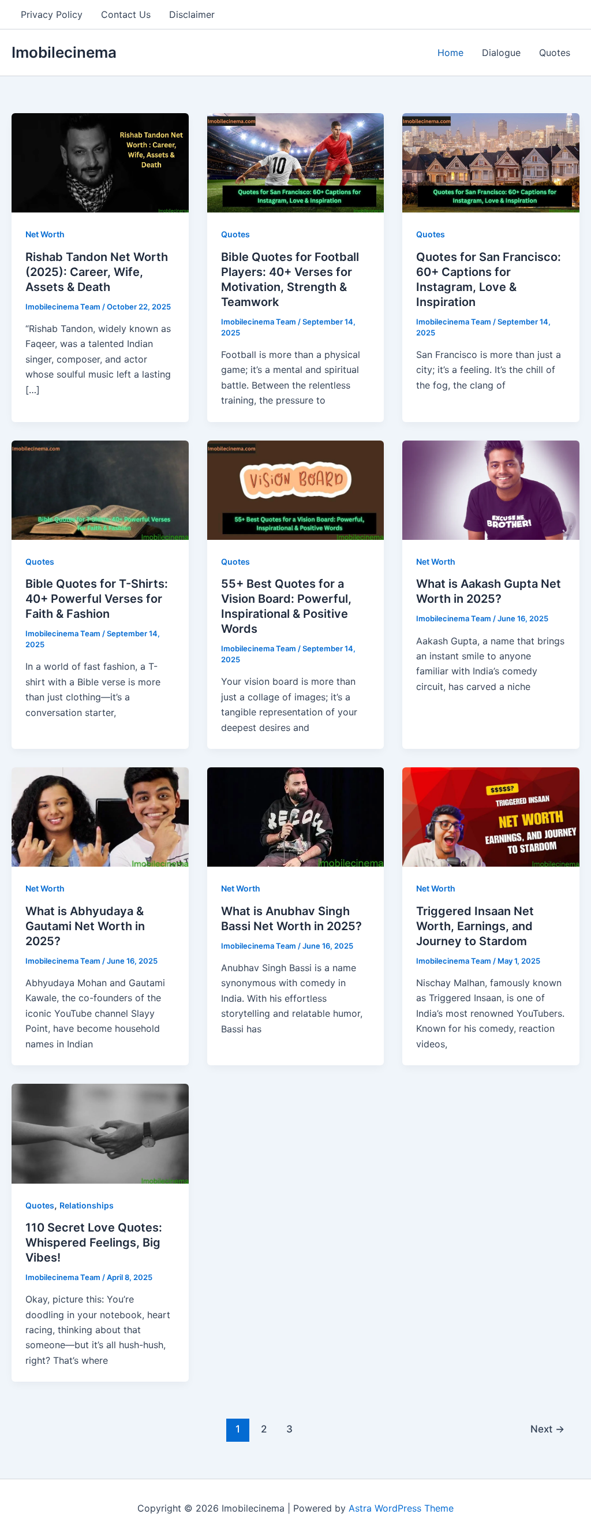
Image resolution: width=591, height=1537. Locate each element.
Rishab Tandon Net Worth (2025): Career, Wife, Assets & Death (96, 272)
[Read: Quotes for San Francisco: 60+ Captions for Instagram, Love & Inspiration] (490, 162)
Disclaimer (192, 14)
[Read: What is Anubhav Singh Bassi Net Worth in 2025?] (295, 816)
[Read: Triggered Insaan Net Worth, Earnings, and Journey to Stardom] (490, 816)
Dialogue (501, 52)
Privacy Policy (52, 14)
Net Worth (45, 234)
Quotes (554, 52)
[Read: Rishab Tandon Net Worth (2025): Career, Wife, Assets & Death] (100, 162)
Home (450, 52)
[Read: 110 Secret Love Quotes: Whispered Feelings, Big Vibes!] (100, 1133)
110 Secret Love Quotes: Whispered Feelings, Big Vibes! (93, 1242)
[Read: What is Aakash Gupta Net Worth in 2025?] (490, 489)
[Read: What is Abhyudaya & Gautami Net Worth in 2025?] (100, 816)
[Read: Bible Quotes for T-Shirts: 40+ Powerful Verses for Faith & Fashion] (100, 489)
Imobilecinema (64, 52)
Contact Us (126, 14)
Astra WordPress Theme (401, 1508)
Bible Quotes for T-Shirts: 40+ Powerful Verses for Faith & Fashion (96, 599)
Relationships (86, 1205)
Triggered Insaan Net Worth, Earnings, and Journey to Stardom (475, 926)
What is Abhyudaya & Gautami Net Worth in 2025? (85, 926)
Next (547, 1429)
